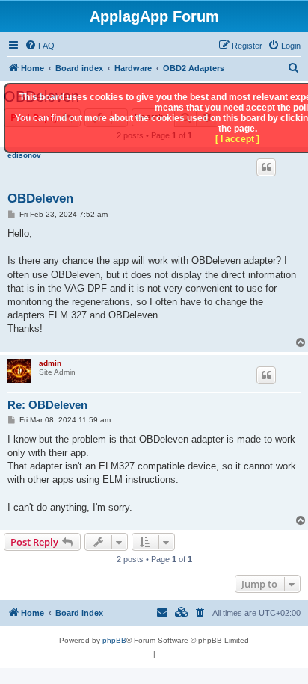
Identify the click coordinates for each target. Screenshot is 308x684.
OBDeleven (40, 198)
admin (50, 363)
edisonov (24, 155)
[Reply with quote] (266, 167)
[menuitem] (40, 46)
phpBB (114, 640)
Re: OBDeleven (47, 404)
